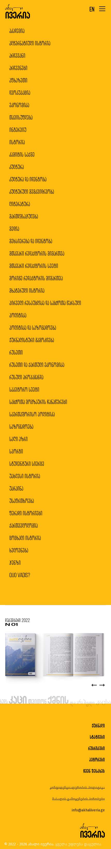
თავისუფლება (21, 117)
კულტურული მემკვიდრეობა (31, 191)
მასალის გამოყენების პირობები (78, 799)
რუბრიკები (96, 748)
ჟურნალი (98, 726)
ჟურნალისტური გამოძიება (31, 340)
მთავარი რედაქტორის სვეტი (33, 266)
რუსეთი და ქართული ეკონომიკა (36, 364)
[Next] (102, 685)
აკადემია (17, 31)
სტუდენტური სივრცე (26, 463)
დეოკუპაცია (19, 92)
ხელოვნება (18, 550)
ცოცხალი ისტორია (25, 538)
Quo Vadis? (19, 575)
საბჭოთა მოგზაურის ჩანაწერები (38, 402)
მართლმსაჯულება (23, 216)
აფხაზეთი (18, 80)
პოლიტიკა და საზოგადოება (32, 327)
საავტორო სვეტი (24, 389)
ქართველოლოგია (23, 525)
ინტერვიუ (17, 129)
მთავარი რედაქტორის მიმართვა (36, 253)
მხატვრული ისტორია (26, 290)
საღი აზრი (18, 439)
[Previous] (94, 685)
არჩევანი (17, 55)
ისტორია (17, 142)
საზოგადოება (21, 426)
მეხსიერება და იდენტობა (30, 241)
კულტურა (16, 167)
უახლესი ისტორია (24, 476)
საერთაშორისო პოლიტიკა (32, 414)
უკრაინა (16, 488)
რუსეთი (16, 352)
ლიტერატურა (19, 204)
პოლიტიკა (17, 315)
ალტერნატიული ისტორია (29, 43)
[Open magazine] (54, 655)
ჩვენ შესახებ (94, 771)
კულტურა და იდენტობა (27, 179)
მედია (14, 228)
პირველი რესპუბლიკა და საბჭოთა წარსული (45, 303)
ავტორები (97, 760)
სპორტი (16, 451)
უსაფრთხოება (21, 501)
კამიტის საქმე (22, 154)
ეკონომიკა (19, 105)
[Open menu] (102, 8)
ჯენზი (15, 562)
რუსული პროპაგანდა (26, 377)
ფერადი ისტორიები (25, 513)
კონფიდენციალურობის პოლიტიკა (77, 787)
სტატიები (97, 737)
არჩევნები (18, 68)
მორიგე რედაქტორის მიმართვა (36, 278)
